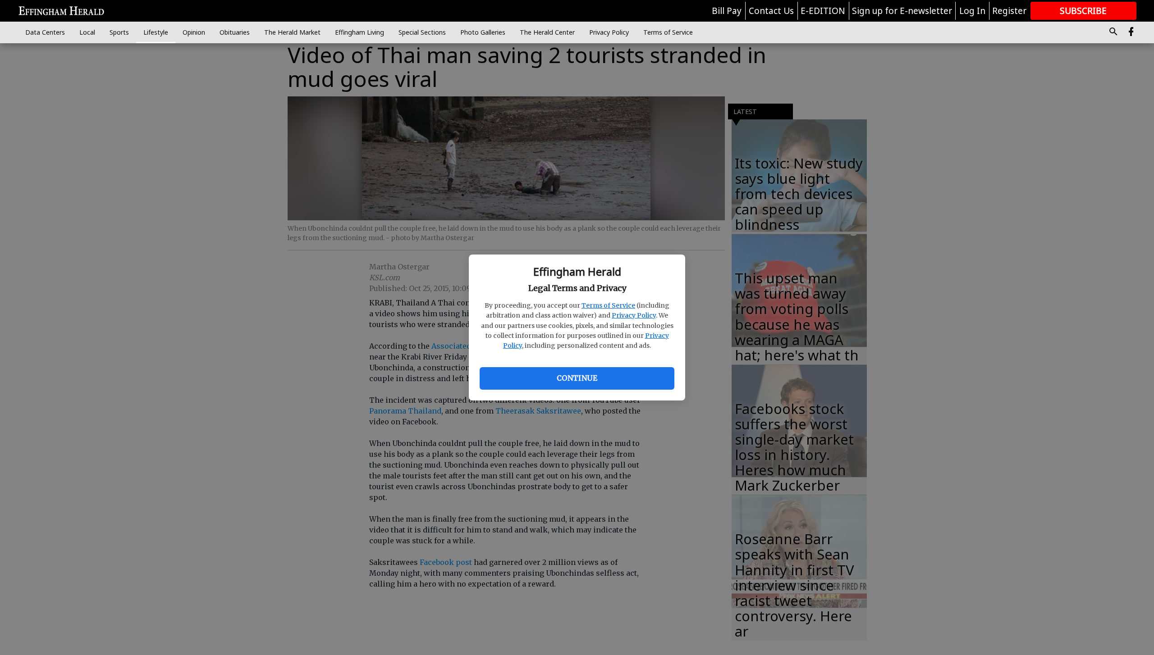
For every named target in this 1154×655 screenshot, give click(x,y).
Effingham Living (359, 32)
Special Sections (422, 32)
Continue (577, 377)
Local (87, 32)
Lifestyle (155, 32)
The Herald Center (547, 32)
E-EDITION (823, 11)
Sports (119, 32)
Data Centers (45, 32)
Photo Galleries (482, 32)
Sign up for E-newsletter (902, 11)
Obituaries (235, 32)
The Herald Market (292, 32)
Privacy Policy (634, 315)
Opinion (194, 32)
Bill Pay (727, 11)
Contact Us (771, 11)
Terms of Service (608, 305)
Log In (972, 11)
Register (1009, 11)
